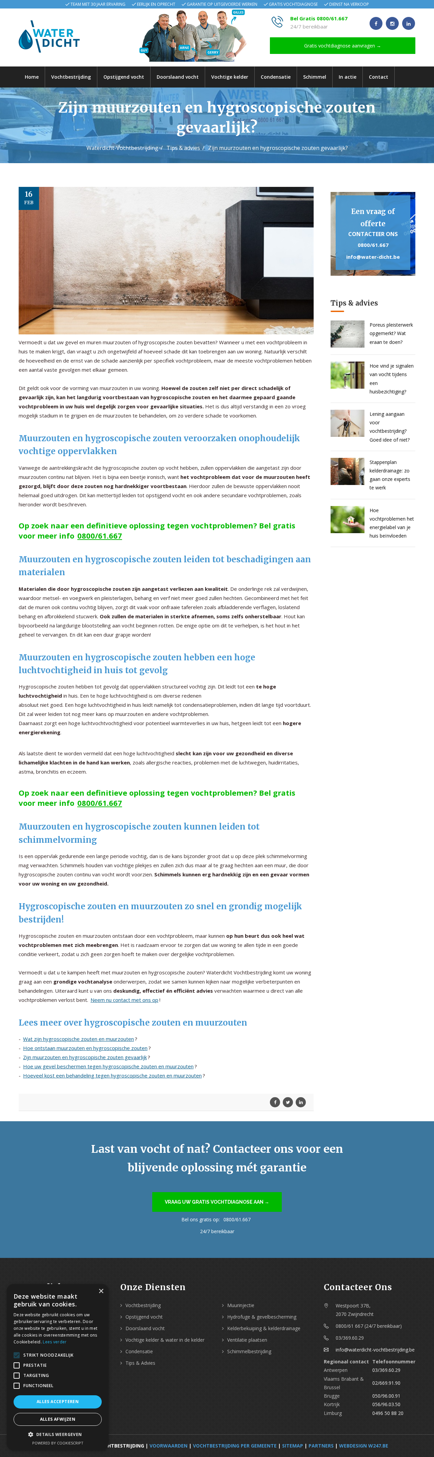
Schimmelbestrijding (249, 1351)
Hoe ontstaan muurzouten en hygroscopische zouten (85, 1048)
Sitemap (292, 1445)
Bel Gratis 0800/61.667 (319, 18)
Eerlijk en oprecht (156, 4)
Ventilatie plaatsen (247, 1340)
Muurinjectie (240, 1305)
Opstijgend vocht (123, 77)
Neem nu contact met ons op (124, 999)
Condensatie (276, 77)
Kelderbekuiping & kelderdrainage (263, 1328)
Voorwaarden (169, 1445)
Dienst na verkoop (349, 4)
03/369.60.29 (386, 1370)
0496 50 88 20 (387, 1413)
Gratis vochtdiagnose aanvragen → (342, 45)
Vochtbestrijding (71, 77)
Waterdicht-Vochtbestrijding (122, 148)
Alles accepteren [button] (58, 1401)
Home (32, 77)
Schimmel (314, 77)
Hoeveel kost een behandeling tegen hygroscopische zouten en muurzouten (112, 1075)
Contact (378, 77)
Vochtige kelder (229, 77)
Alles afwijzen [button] (58, 1419)
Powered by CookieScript (57, 1442)
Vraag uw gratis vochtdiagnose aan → (217, 1202)
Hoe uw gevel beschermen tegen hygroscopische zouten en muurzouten (108, 1066)
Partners (321, 1445)
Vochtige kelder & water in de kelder (164, 1340)
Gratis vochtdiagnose (293, 4)
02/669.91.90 (386, 1383)
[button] (58, 1434)
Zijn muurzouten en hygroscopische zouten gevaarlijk (85, 1057)
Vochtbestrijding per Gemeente (235, 1445)
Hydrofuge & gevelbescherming (261, 1317)
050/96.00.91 (386, 1396)
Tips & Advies (140, 1363)
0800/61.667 (99, 535)
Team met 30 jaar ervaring (98, 4)
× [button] (100, 1291)
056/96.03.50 (386, 1404)
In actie (347, 77)
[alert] (57, 1367)
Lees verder (54, 1342)
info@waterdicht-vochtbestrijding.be (375, 1349)
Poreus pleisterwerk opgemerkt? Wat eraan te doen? (391, 333)
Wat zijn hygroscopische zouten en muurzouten (78, 1038)
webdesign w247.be (363, 1445)
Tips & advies (183, 148)
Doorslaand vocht (178, 77)
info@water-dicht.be (373, 256)
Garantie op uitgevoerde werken (222, 4)
